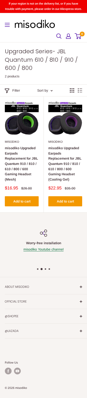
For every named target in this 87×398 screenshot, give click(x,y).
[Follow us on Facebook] (8, 371)
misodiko (12, 141)
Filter (16, 90)
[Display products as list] (80, 90)
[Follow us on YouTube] (17, 371)
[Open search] (59, 36)
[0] (78, 36)
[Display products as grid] (72, 90)
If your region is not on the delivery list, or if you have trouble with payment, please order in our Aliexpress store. (43, 6)
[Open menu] (7, 25)
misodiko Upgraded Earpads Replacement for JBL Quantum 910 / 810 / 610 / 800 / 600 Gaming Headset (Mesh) (21, 163)
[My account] (68, 36)
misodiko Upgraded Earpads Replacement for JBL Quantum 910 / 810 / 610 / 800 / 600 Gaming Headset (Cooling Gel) (64, 163)
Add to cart (21, 201)
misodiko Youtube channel (43, 249)
